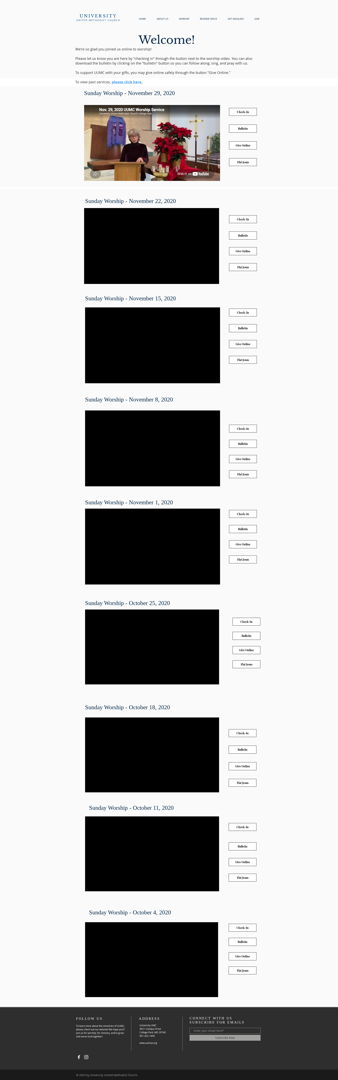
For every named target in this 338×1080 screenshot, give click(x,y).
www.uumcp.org (148, 1042)
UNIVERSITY (98, 16)
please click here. (127, 82)
